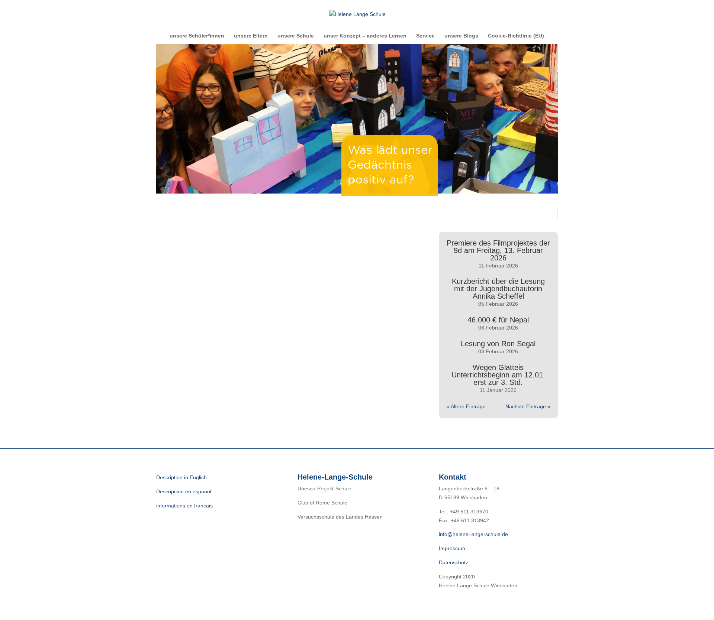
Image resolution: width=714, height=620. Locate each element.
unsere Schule (295, 36)
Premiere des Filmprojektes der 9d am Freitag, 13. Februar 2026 (498, 250)
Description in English (181, 477)
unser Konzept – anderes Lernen (365, 36)
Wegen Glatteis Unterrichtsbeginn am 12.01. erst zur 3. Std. (498, 374)
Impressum (452, 548)
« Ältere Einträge (466, 406)
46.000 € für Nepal (498, 320)
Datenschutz (453, 562)
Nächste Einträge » (527, 406)
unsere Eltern (251, 36)
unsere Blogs (461, 36)
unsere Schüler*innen (197, 36)
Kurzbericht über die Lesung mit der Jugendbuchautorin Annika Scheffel (498, 288)
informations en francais (184, 506)
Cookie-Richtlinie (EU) (516, 36)
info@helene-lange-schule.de (473, 534)
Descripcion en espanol (183, 491)
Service (425, 36)
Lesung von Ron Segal (498, 344)
